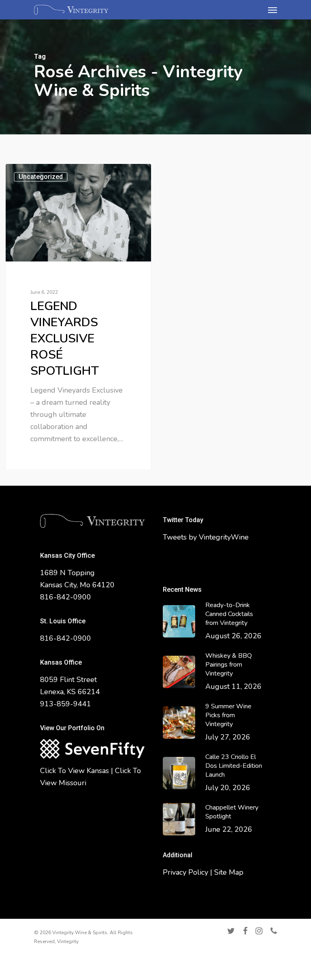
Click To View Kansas (74, 771)
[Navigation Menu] (272, 10)
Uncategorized (41, 177)
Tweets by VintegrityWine (206, 537)
